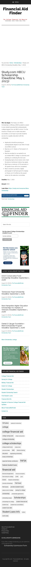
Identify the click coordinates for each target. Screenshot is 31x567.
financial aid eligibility (20, 473)
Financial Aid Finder (15, 11)
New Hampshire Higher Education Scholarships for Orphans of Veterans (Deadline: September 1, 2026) (15, 309)
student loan (5, 504)
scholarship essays (7, 498)
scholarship (5, 493)
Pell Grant (18, 483)
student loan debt (7, 508)
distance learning (21, 450)
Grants (4, 479)
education (5, 453)
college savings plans (20, 436)
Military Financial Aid (7, 382)
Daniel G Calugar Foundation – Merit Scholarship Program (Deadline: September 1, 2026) (13, 326)
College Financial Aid (8, 376)
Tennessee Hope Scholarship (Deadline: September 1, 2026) (13, 293)
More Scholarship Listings (9, 339)
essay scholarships (7, 456)
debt (13, 450)
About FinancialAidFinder (9, 408)
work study (5, 516)
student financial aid (21, 501)
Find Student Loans (7, 396)
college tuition (17, 447)
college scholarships (11, 443)
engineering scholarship (16, 453)
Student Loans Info (11, 512)
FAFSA (23, 460)
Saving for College (7, 379)
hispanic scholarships (13, 479)
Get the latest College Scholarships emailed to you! (13, 232)
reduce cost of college (7, 490)
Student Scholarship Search (9, 392)
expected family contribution (10, 461)
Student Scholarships (8, 389)
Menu (17, 2)
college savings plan (7, 436)
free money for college (7, 476)
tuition (23, 512)
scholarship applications (17, 493)
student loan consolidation (17, 504)
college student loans (7, 447)
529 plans (5, 423)
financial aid (8, 469)
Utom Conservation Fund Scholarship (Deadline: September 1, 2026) (15, 278)
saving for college (20, 490)
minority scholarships (7, 483)
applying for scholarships (16, 423)
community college (6, 450)
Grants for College (7, 386)
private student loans (17, 487)
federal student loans (9, 465)
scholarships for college (8, 501)
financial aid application (7, 473)
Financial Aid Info (6, 399)
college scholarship (8, 439)
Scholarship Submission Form (15, 546)
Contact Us (5, 411)
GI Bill (17, 476)
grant (22, 476)
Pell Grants (5, 487)
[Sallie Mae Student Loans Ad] (16, 197)
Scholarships (11, 199)
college (5, 427)
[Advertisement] (15, 42)
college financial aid (12, 431)
